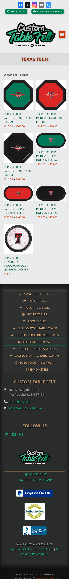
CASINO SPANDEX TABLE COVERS (37, 357)
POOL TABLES (36, 323)
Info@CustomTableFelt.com (25, 410)
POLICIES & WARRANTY (38, 482)
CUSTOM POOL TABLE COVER (37, 330)
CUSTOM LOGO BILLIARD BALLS (37, 337)
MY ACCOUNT (38, 476)
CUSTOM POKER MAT (37, 343)
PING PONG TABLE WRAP (36, 364)
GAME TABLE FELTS (36, 295)
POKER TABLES (36, 316)
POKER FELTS (37, 302)
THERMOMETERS (36, 371)
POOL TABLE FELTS (37, 309)
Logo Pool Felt (43, 550)
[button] (62, 35)
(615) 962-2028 (22, 403)
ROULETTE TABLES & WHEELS (37, 350)
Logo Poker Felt (18, 550)
